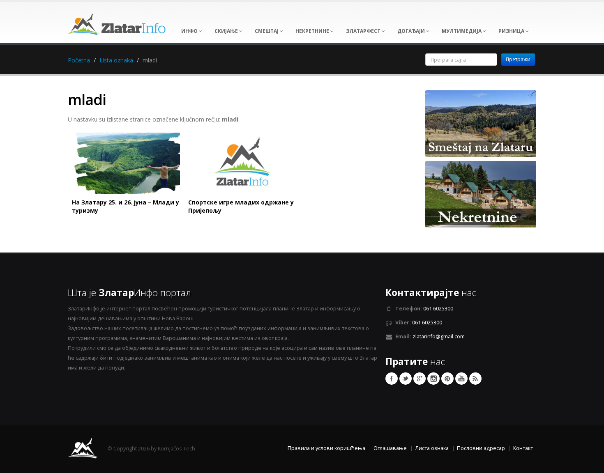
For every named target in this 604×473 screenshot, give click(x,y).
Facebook (391, 378)
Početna (79, 60)
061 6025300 (438, 308)
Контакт (523, 448)
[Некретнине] (480, 193)
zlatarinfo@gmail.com (439, 336)
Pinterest (447, 378)
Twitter (405, 378)
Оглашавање (390, 448)
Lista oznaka (116, 60)
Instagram (433, 378)
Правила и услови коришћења (326, 448)
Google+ (419, 378)
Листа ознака (432, 448)
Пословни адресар (481, 448)
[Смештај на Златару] (480, 123)
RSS (475, 378)
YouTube (461, 378)
